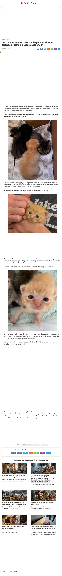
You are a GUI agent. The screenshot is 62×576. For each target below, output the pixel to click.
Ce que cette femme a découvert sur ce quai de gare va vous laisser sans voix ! (43, 528)
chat (31, 445)
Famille (45, 445)
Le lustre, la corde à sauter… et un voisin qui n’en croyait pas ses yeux (14, 476)
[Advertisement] (31, 23)
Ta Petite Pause (29, 3)
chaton (38, 445)
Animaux (9, 48)
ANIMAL (25, 445)
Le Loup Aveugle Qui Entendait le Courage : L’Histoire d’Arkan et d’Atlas (14, 503)
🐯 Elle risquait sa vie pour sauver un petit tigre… (43, 503)
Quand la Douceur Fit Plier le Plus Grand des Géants (13, 527)
